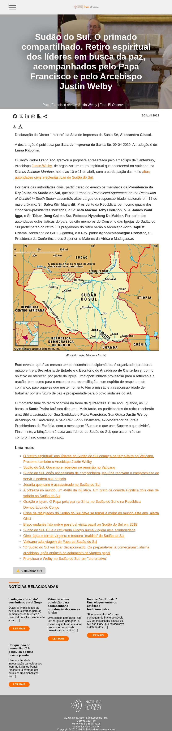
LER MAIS (19, 628)
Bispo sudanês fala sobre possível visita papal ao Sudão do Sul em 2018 (80, 524)
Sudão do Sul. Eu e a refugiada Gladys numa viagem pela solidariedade (79, 530)
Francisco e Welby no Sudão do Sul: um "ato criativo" (65, 559)
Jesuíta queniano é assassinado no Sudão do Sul (61, 485)
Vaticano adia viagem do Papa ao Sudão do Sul (60, 542)
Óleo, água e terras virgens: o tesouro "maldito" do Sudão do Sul (73, 536)
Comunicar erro (29, 570)
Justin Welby (42, 166)
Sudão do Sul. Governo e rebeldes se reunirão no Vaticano (69, 467)
